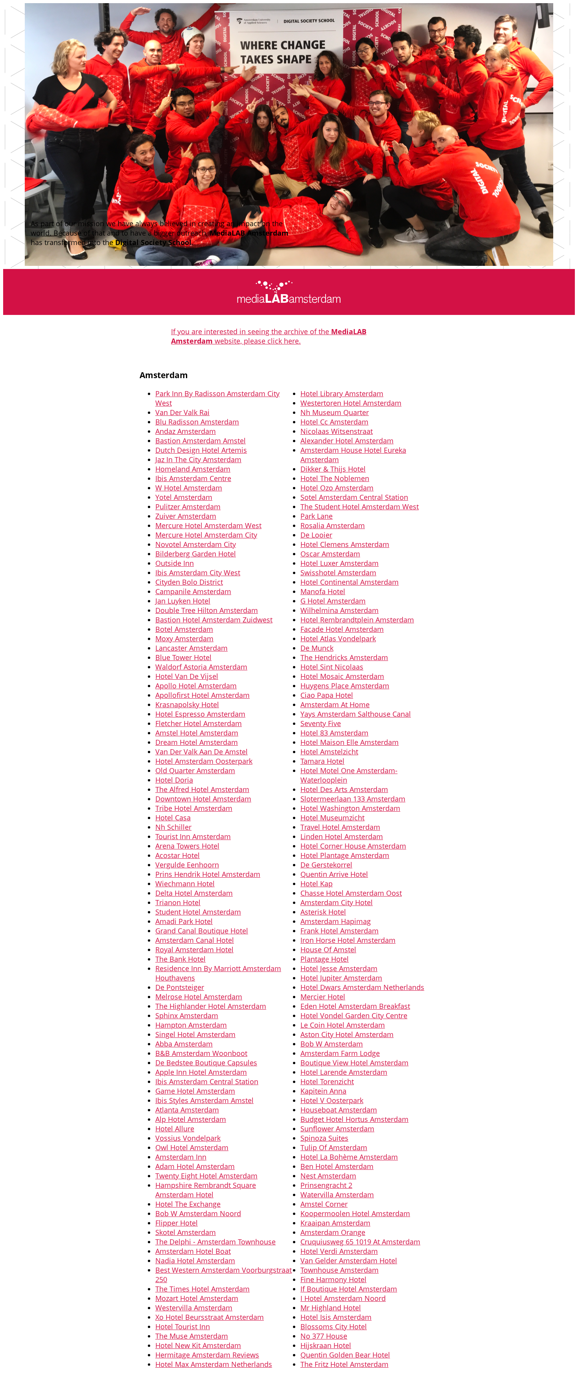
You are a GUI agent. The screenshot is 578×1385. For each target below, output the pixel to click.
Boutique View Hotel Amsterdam (354, 1062)
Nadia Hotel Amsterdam (195, 1260)
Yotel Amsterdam (183, 497)
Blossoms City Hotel (333, 1326)
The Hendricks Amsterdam (344, 657)
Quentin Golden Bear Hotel (345, 1354)
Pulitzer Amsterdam (188, 506)
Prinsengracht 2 (326, 1185)
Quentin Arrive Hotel (334, 874)
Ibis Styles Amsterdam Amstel (204, 1100)
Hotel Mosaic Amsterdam (342, 676)
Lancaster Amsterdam (191, 648)
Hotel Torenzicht (327, 1081)
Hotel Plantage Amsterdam (344, 855)
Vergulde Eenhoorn (187, 864)
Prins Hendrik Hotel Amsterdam (207, 874)
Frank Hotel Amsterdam (339, 930)
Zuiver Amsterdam (185, 516)
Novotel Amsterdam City (195, 544)
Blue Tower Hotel (183, 657)
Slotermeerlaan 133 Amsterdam (352, 798)
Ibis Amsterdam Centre (193, 478)
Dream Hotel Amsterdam (196, 742)
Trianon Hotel (178, 902)
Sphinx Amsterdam (186, 1015)
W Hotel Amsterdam (188, 487)
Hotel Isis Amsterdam (336, 1317)
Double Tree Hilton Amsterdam (206, 610)
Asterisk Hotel (323, 912)
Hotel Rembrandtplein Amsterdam (357, 619)
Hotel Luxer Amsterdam (339, 563)
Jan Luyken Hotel (182, 601)
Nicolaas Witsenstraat (336, 431)
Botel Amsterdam (184, 629)
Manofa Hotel (322, 591)
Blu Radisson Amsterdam (197, 421)
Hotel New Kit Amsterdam (198, 1345)
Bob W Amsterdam (331, 1043)
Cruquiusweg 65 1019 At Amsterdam (360, 1241)
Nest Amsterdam (328, 1175)
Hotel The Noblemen (334, 478)
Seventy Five (320, 723)
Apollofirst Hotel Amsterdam (202, 695)
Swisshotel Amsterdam (338, 572)
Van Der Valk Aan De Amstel (201, 751)
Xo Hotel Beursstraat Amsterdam (209, 1317)
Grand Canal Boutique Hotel (201, 930)
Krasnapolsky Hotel (187, 704)
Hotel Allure (174, 1128)
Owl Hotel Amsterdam (191, 1147)
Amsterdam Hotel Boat (193, 1251)
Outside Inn (174, 563)
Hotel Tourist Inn (182, 1326)
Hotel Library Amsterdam (341, 393)
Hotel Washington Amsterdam (350, 808)
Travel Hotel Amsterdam (340, 827)
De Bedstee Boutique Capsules (206, 1062)
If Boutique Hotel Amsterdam (348, 1289)
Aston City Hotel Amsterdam (347, 1034)
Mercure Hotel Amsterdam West (208, 525)
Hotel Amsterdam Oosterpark (203, 761)
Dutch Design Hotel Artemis (201, 450)
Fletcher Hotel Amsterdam (198, 723)
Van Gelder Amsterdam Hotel (348, 1260)
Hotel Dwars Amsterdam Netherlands (362, 987)
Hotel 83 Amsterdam (334, 732)
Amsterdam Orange (332, 1232)
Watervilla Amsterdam (337, 1194)
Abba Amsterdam (184, 1043)
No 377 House (323, 1336)
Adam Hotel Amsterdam (195, 1166)
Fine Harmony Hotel (333, 1279)
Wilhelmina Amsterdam (339, 610)
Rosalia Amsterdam (332, 525)
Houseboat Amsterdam (338, 1109)
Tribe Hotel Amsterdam (193, 808)
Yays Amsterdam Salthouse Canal (355, 714)
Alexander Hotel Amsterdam (347, 440)
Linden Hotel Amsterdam (341, 836)
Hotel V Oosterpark (331, 1100)
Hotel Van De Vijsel (186, 676)
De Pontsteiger (179, 987)
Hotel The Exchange (188, 1204)
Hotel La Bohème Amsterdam (349, 1157)
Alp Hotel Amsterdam (190, 1119)
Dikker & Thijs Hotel (333, 469)
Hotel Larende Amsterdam (343, 1072)
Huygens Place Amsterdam (344, 685)
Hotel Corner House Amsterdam (353, 846)
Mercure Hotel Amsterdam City (206, 535)
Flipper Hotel (176, 1223)
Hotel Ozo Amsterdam (337, 487)
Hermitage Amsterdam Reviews (207, 1354)
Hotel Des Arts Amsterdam (344, 789)
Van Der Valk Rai (182, 412)
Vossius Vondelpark (188, 1138)
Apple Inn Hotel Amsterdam (201, 1072)
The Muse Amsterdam (191, 1336)
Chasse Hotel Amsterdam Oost (351, 893)
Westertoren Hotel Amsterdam (350, 403)
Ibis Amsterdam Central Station (206, 1081)
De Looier (316, 535)
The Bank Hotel (180, 959)
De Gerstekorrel (326, 864)
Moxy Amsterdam (184, 638)
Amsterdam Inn (180, 1157)
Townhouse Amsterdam (339, 1270)
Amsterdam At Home (335, 704)
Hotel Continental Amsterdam (349, 582)
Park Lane (316, 516)
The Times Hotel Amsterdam (202, 1289)
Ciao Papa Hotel (326, 695)
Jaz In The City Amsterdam (198, 459)
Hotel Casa (173, 817)
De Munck (316, 648)
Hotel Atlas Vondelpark (338, 638)
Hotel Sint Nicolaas (331, 666)
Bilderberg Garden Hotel (195, 553)
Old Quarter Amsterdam (195, 770)
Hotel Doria (174, 780)
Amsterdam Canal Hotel (194, 940)
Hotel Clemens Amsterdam (344, 544)
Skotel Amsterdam (185, 1232)
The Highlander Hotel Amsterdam (210, 1006)
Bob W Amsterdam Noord (198, 1213)
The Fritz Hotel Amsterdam (344, 1364)
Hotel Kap (316, 883)
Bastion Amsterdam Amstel (200, 440)
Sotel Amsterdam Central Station (354, 497)
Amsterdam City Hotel (336, 902)
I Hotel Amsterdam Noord (343, 1298)
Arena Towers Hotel (187, 846)
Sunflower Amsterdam (337, 1128)
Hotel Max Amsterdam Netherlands (213, 1364)
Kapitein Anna (323, 1091)
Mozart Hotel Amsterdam (196, 1298)
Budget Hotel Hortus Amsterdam (354, 1119)
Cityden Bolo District (189, 582)
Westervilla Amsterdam (193, 1307)
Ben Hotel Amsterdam (337, 1166)
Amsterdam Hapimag (335, 921)
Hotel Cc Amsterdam (334, 421)
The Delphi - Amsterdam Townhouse (215, 1241)
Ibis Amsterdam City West (197, 572)
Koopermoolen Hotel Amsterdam (355, 1213)
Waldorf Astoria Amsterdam (201, 666)
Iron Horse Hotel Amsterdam (348, 940)
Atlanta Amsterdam (187, 1109)
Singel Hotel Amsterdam (195, 1034)
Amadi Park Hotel (184, 921)
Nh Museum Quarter (334, 412)
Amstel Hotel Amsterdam (196, 732)
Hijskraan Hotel (325, 1345)
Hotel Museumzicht (332, 817)
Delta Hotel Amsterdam (194, 893)
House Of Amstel (328, 949)
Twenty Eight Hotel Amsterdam (206, 1175)
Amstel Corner (324, 1204)
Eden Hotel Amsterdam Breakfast (355, 1006)
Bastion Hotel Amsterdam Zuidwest (213, 619)
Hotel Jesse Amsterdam (338, 968)
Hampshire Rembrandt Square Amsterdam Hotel (205, 1189)
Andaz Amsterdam (185, 431)
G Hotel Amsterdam (333, 601)
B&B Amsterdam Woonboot (201, 1053)
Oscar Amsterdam (330, 553)
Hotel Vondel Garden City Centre (353, 1015)
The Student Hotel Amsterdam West (359, 506)
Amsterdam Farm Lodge (340, 1053)
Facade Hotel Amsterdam (342, 629)
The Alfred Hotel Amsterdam (202, 789)
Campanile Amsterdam (193, 591)
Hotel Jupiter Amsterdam (341, 977)
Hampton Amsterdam (191, 1025)
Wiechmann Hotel (185, 883)
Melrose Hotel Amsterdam (198, 996)
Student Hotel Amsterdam (198, 912)
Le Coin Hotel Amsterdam (342, 1025)
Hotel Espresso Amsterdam (200, 714)
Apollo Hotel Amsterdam (196, 685)
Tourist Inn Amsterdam (193, 836)
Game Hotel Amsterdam (195, 1091)
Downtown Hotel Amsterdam (203, 798)
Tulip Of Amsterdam (333, 1147)
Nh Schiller (173, 827)
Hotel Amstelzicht (329, 751)
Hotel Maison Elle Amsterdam (349, 742)
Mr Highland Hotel (330, 1307)
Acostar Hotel (177, 855)
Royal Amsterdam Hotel (194, 949)
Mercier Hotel (322, 996)
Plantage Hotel (324, 959)
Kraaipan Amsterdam (335, 1223)
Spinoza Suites (324, 1138)
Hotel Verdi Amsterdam (339, 1251)
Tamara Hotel (322, 761)
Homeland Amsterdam (192, 469)
